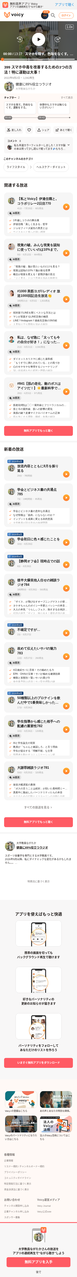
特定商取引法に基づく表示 (17, 1184)
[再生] (66, 207)
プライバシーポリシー (15, 1172)
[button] (38, 39)
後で (38, 1271)
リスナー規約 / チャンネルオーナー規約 (24, 1166)
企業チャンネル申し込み (16, 1211)
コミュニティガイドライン (17, 1178)
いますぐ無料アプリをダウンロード (38, 1062)
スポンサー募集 (12, 1217)
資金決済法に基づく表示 (16, 1189)
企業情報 (8, 1160)
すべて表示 (67, 97)
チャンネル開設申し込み (16, 1206)
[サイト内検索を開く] (53, 15)
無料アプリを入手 (39, 1262)
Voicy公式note (44, 1211)
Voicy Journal (44, 1206)
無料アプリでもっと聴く (38, 430)
